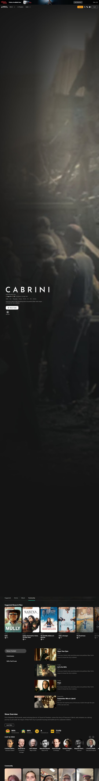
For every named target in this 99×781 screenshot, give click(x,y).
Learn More (9, 725)
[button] (14, 7)
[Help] (90, 7)
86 (7, 637)
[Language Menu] (87, 7)
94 (25, 639)
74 (61, 637)
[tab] (8, 599)
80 (43, 639)
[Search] (84, 7)
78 (79, 637)
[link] (20, 7)
